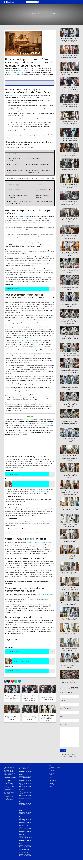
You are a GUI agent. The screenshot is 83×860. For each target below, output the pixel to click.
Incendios (51, 782)
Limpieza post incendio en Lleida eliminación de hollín (25, 796)
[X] (8, 681)
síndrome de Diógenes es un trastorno (23, 396)
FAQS (66, 2)
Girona (50, 774)
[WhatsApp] (15, 681)
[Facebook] (5, 681)
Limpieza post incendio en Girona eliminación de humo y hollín (25, 773)
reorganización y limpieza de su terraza (26, 340)
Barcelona (51, 773)
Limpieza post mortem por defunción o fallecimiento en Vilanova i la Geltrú (25, 824)
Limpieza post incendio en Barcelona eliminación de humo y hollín (25, 819)
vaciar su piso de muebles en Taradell (16, 70)
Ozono (50, 786)
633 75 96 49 (54, 770)
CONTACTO (72, 2)
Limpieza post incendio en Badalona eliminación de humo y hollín (25, 809)
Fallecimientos (52, 780)
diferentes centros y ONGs (41, 491)
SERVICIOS (52, 2)
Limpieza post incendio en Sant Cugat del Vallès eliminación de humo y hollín (25, 768)
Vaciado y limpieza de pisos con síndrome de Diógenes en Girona (24, 851)
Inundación (51, 785)
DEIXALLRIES (30, 416)
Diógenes (51, 783)
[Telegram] (19, 681)
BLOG (78, 2)
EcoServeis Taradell (48, 594)
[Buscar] (37, 2)
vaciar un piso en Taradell (21, 216)
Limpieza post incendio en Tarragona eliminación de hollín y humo (25, 792)
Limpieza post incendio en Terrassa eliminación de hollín (25, 805)
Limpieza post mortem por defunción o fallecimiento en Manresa (25, 833)
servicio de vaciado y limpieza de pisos (39, 542)
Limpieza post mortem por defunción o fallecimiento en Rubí (25, 828)
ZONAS (60, 2)
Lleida (50, 777)
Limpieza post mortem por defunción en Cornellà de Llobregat (25, 842)
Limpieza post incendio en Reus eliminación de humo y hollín (25, 778)
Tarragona (51, 776)
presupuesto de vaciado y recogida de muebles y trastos (37, 425)
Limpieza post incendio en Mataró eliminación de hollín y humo (25, 788)
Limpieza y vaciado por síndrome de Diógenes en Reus (25, 856)
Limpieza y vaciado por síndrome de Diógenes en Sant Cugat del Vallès (25, 847)
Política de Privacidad (9, 799)
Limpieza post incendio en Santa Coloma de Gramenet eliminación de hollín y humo (25, 782)
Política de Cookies (8, 796)
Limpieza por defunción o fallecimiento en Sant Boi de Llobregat (25, 837)
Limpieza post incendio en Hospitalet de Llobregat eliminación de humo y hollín (25, 814)
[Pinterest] (12, 681)
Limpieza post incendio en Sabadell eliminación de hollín (25, 800)
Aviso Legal (6, 798)
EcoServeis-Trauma (12, 95)
